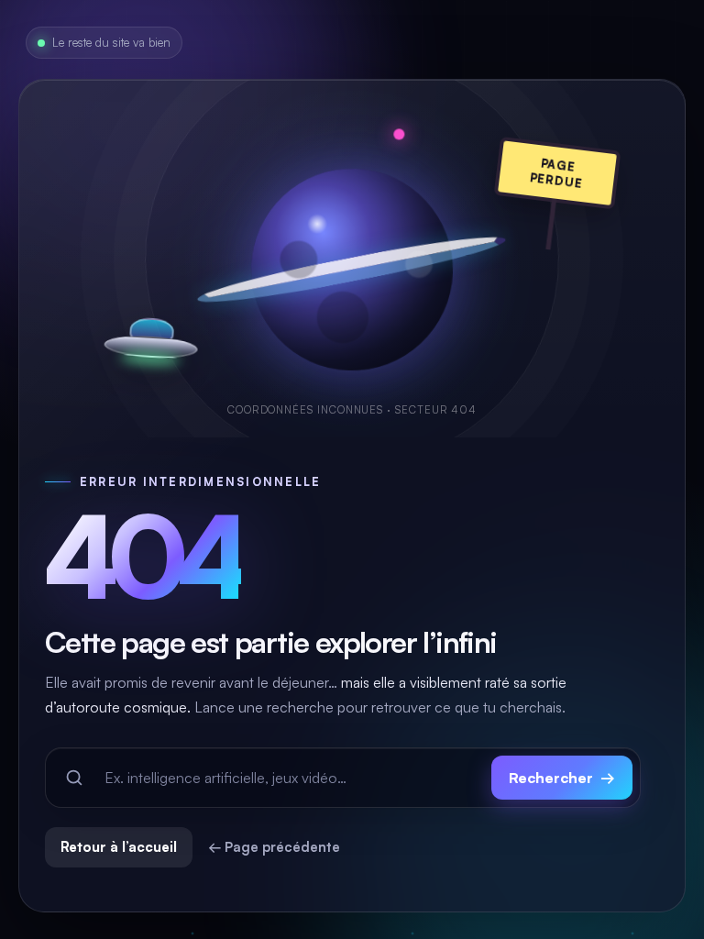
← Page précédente (274, 847)
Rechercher (562, 777)
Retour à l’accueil (118, 847)
